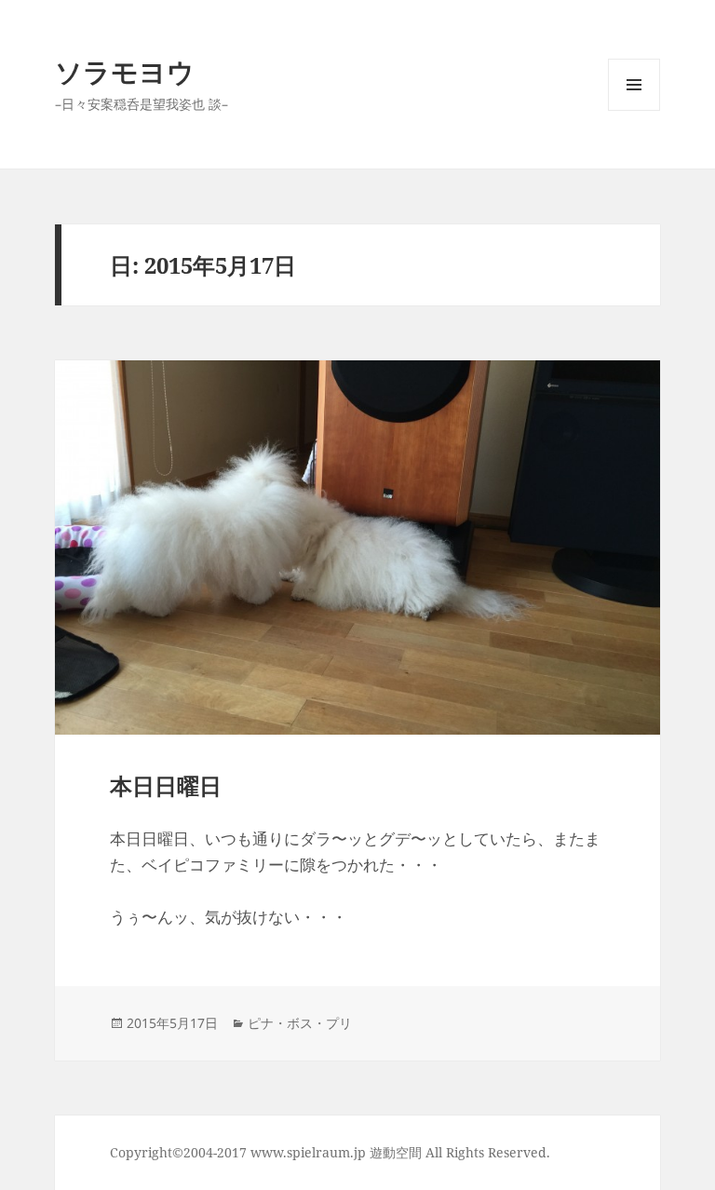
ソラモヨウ (125, 71)
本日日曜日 (166, 785)
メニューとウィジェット (634, 110)
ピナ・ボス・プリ (300, 1023)
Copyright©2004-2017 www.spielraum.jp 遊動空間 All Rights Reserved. (330, 1152)
